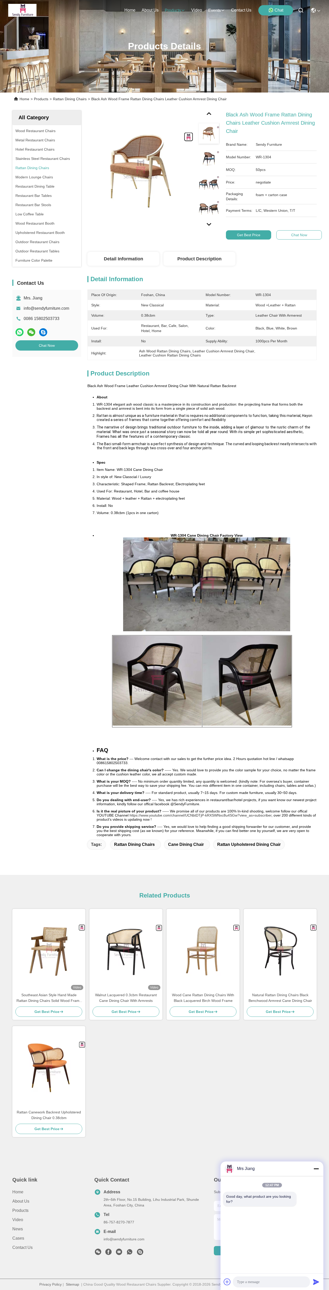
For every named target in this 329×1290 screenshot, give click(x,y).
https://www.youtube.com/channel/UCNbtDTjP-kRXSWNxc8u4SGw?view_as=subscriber (200, 815)
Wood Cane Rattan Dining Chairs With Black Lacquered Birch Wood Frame (203, 998)
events (214, 10)
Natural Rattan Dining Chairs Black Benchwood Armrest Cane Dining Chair (280, 998)
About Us (20, 1201)
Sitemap (72, 1284)
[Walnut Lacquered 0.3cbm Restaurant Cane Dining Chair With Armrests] (125, 951)
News (17, 1229)
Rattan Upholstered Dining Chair (249, 844)
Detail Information (123, 258)
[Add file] (227, 1281)
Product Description (199, 258)
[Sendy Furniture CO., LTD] (22, 10)
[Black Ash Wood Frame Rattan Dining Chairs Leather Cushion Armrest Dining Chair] (140, 170)
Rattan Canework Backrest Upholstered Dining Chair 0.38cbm (49, 1115)
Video (17, 1220)
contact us (241, 10)
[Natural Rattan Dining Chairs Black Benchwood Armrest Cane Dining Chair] (280, 951)
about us (150, 10)
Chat (279, 10)
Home (129, 10)
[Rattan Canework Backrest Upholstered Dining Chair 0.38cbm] (48, 1068)
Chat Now (47, 345)
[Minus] (316, 1169)
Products (41, 99)
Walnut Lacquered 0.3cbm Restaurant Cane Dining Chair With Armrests (126, 998)
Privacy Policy (50, 1284)
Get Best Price (248, 235)
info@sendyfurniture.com (46, 308)
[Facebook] (108, 1253)
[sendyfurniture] (140, 1253)
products (173, 10)
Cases (18, 1238)
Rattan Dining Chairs (70, 99)
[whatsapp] (19, 332)
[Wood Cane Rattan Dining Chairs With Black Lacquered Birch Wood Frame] (203, 951)
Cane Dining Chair (186, 844)
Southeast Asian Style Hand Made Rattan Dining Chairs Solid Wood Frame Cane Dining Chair (48, 998)
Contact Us (22, 1247)
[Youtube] (119, 1253)
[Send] (316, 1281)
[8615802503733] (129, 1253)
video (196, 10)
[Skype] (43, 332)
